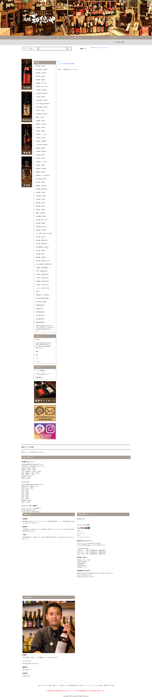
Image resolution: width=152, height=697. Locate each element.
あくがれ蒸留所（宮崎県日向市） (44, 264)
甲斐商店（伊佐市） (41, 110)
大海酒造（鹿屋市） (41, 165)
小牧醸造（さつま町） (41, 134)
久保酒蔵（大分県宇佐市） (42, 284)
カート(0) (113, 37)
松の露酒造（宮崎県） (41, 301)
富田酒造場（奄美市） (41, 196)
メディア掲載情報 (40, 370)
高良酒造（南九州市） (41, 124)
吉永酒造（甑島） (40, 254)
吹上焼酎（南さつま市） (42, 219)
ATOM (112, 685)
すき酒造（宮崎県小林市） (42, 277)
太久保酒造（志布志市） (42, 93)
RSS (108, 685)
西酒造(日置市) (39, 308)
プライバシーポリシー (89, 685)
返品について (64, 685)
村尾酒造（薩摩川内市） (42, 240)
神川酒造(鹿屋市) (40, 312)
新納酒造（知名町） (41, 202)
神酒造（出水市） (40, 117)
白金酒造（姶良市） (41, 154)
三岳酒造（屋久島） (41, 237)
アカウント (41, 37)
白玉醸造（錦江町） (41, 158)
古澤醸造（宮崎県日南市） (42, 281)
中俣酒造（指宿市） (41, 199)
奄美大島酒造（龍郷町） (69, 63)
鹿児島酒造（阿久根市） (42, 114)
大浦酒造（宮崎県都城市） (42, 267)
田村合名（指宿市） (41, 182)
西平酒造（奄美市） (41, 206)
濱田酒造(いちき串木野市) (42, 295)
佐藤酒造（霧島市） (41, 148)
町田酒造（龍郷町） (41, 223)
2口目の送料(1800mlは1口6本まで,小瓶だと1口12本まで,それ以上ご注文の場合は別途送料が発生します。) (45, 328)
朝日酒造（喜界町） (41, 66)
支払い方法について (43, 685)
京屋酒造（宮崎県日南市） (42, 274)
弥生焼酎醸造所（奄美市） (42, 247)
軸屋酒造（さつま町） (41, 161)
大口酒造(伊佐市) (40, 315)
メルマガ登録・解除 (118, 42)
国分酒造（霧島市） (41, 127)
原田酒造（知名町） (41, 209)
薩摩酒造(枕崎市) (40, 322)
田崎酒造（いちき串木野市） (43, 175)
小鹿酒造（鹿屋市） (41, 131)
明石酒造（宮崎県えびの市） (43, 260)
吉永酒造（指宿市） (41, 250)
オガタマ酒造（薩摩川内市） (43, 103)
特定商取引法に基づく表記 (75, 685)
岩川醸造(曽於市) (40, 305)
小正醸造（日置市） (41, 137)
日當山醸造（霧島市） (41, 216)
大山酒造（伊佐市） (41, 96)
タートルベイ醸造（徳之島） (43, 288)
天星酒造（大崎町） (41, 192)
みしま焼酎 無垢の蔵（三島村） (44, 233)
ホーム (59, 61)
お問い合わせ (77, 37)
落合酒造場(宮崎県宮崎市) (42, 298)
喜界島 (37, 291)
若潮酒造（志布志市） (41, 257)
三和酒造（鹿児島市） (41, 151)
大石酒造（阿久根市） (41, 90)
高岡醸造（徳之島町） (41, 168)
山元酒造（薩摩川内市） (42, 243)
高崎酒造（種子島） (41, 172)
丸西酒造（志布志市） (41, 230)
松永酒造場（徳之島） (41, 226)
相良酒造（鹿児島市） (41, 141)
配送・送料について (54, 685)
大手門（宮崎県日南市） (42, 271)
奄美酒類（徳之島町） (41, 73)
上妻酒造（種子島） (41, 120)
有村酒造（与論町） (41, 76)
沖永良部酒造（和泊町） (42, 107)
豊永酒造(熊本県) (40, 319)
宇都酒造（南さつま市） (42, 86)
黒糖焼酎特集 (39, 377)
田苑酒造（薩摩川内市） (42, 189)
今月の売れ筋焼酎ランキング (43, 374)
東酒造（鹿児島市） (41, 213)
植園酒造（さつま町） (41, 83)
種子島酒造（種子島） (41, 178)
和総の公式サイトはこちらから (99, 47)
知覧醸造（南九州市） (41, 185)
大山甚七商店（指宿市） (42, 100)
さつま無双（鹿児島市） (42, 144)
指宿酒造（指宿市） (41, 79)
